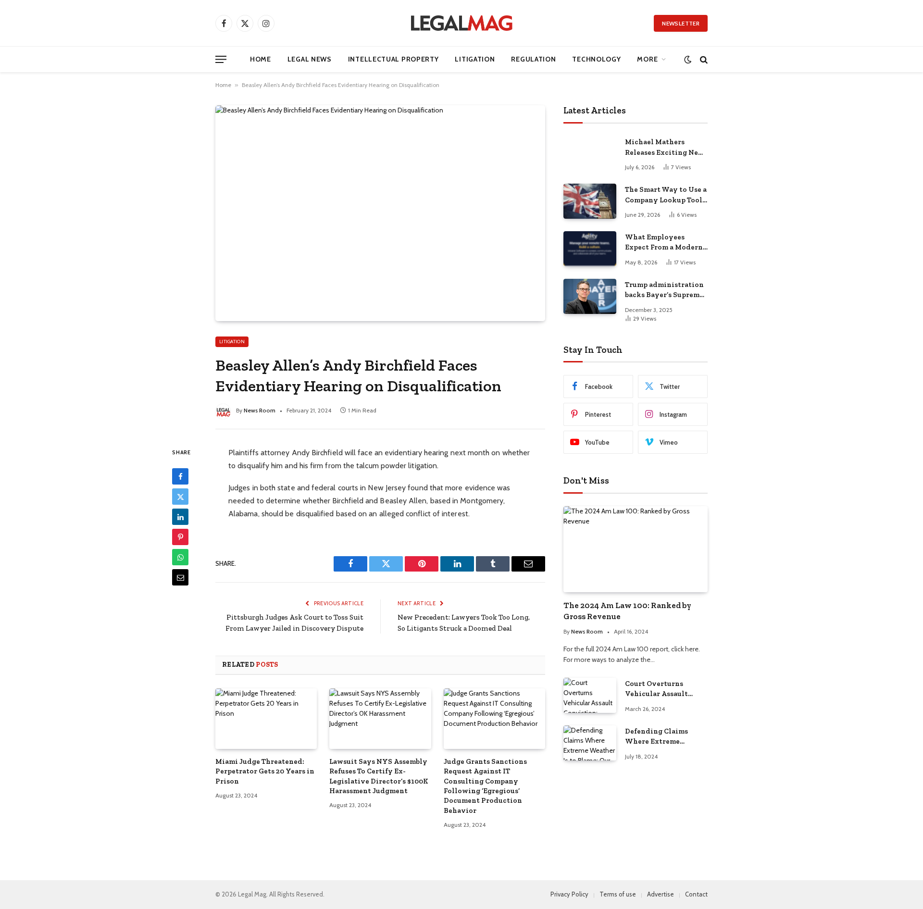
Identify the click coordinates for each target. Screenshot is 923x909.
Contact (696, 894)
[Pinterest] (180, 537)
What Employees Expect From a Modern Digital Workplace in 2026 (664, 243)
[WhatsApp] (180, 557)
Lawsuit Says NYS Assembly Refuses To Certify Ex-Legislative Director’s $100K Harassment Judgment (378, 776)
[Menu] (220, 59)
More (647, 59)
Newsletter (680, 23)
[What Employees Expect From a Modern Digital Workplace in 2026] (589, 248)
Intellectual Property (393, 59)
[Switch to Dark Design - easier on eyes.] (688, 59)
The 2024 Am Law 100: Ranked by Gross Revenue (627, 610)
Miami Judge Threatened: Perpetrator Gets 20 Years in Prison (264, 771)
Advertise (660, 894)
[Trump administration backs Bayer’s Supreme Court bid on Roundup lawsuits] (589, 296)
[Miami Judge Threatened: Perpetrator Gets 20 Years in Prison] (266, 718)
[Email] (180, 577)
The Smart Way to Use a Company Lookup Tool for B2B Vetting (666, 195)
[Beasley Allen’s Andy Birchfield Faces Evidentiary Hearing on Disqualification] (380, 213)
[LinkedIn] (180, 517)
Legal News (309, 59)
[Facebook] (180, 476)
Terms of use (617, 894)
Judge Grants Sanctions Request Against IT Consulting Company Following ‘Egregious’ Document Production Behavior (485, 786)
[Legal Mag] (461, 23)
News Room (259, 410)
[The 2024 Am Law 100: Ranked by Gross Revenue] (635, 549)
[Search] (703, 59)
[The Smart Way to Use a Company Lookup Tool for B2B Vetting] (589, 201)
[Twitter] (180, 496)
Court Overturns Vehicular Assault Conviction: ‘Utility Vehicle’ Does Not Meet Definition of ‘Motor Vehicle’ (665, 689)
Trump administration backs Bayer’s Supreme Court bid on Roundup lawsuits (664, 290)
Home (260, 59)
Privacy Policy (569, 894)
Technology (596, 59)
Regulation (533, 59)
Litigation (475, 59)
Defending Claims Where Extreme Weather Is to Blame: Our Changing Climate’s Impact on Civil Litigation (661, 737)
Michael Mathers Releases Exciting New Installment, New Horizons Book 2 (664, 147)
